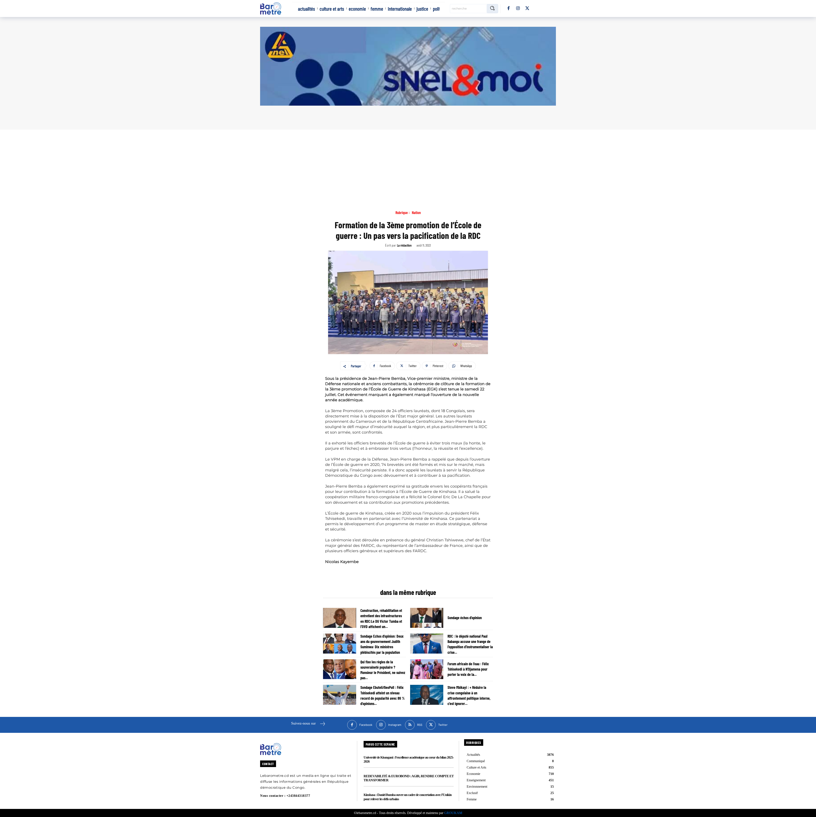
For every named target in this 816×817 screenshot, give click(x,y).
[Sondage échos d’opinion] (426, 618)
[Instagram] (518, 8)
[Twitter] (527, 8)
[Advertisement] (408, 161)
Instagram (394, 724)
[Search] (492, 8)
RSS (419, 724)
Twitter (443, 724)
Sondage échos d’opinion (465, 617)
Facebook (365, 724)
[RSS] (410, 725)
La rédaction (404, 245)
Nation (416, 212)
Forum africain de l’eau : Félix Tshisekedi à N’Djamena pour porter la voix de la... (468, 669)
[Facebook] (508, 8)
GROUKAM (453, 813)
